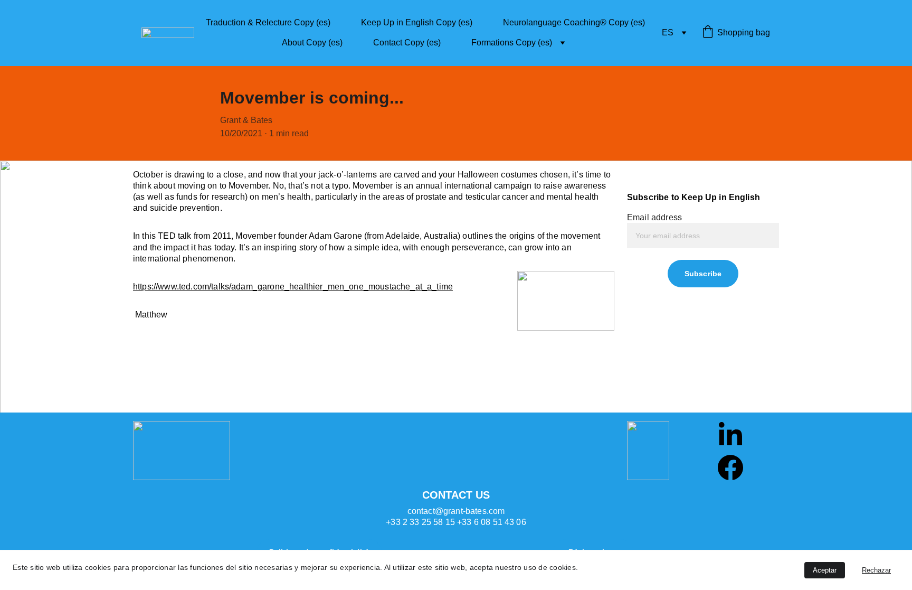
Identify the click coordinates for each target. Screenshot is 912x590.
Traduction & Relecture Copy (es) (268, 22)
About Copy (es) (312, 42)
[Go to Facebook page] (730, 467)
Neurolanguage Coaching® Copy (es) (574, 22)
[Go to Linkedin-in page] (730, 433)
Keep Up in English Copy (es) (416, 22)
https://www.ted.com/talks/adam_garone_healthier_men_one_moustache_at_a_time (293, 286)
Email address (654, 217)
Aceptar (825, 570)
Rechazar (876, 570)
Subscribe (703, 273)
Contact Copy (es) (407, 42)
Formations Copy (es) (511, 42)
